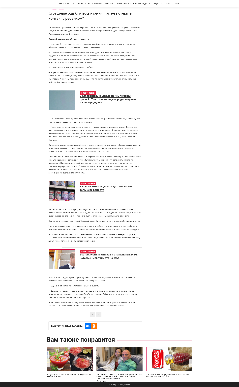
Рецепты (157, 3)
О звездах (109, 3)
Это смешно (123, 3)
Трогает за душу (141, 3)
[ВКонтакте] (88, 326)
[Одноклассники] (94, 326)
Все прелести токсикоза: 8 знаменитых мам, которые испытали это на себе (109, 256)
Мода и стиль (172, 3)
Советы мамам (93, 3)
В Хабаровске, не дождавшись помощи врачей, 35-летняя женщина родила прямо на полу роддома (108, 99)
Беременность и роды (71, 3)
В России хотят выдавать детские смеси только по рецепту (106, 188)
